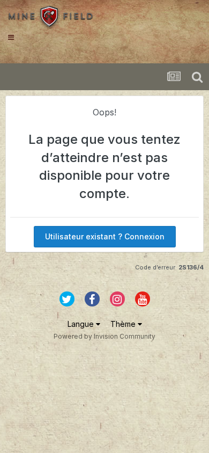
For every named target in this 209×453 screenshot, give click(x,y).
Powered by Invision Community (104, 336)
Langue (82, 323)
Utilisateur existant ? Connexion (105, 236)
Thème (124, 323)
